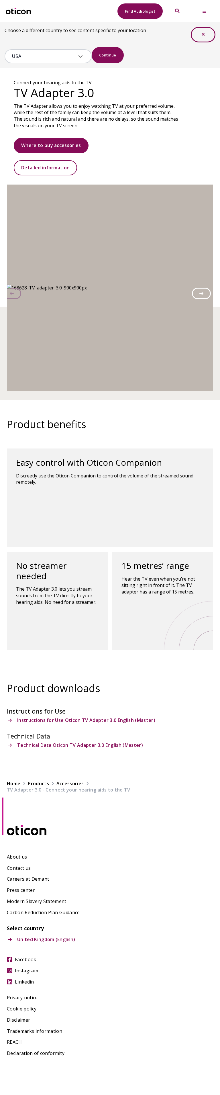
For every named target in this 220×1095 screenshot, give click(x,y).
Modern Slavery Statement (36, 901)
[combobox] (44, 56)
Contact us (19, 868)
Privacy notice (22, 998)
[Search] (177, 11)
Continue (107, 55)
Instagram (26, 971)
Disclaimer (18, 1020)
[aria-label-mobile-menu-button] (204, 11)
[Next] (201, 293)
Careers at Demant (28, 879)
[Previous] (11, 293)
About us (17, 857)
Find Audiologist (140, 11)
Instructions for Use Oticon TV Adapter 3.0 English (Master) (86, 720)
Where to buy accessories (51, 145)
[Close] (203, 34)
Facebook (25, 960)
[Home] (18, 11)
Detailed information (45, 167)
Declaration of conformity (35, 1053)
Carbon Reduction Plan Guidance (43, 913)
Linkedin (24, 982)
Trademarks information (34, 1031)
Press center (21, 890)
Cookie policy (21, 1009)
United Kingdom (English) (46, 940)
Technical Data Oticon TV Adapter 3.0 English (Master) (80, 745)
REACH (14, 1042)
